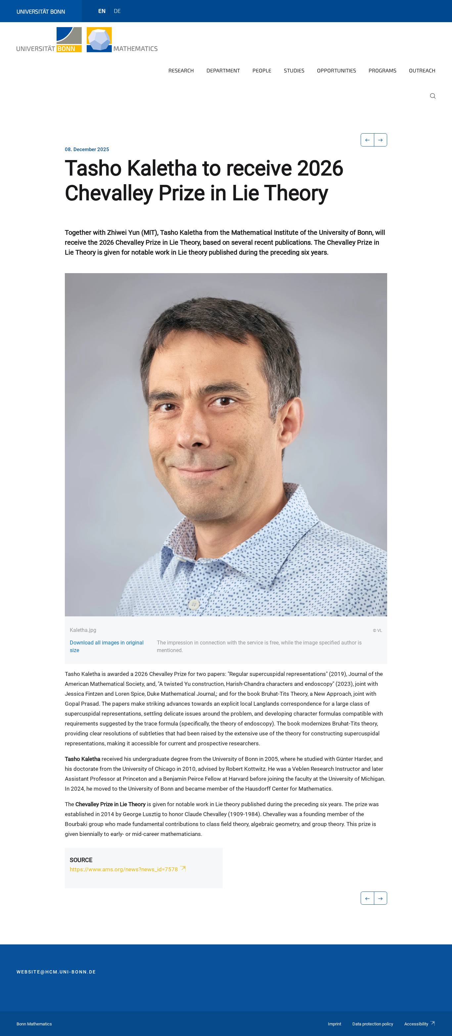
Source (81, 859)
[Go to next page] (380, 139)
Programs (382, 70)
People (261, 70)
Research (181, 70)
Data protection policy (372, 1023)
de (117, 10)
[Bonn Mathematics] (87, 39)
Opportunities (336, 70)
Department (223, 70)
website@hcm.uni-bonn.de (56, 971)
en (102, 10)
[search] (430, 100)
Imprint (334, 1023)
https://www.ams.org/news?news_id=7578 (124, 869)
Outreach (422, 70)
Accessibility (416, 1023)
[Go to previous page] (367, 139)
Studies (294, 70)
